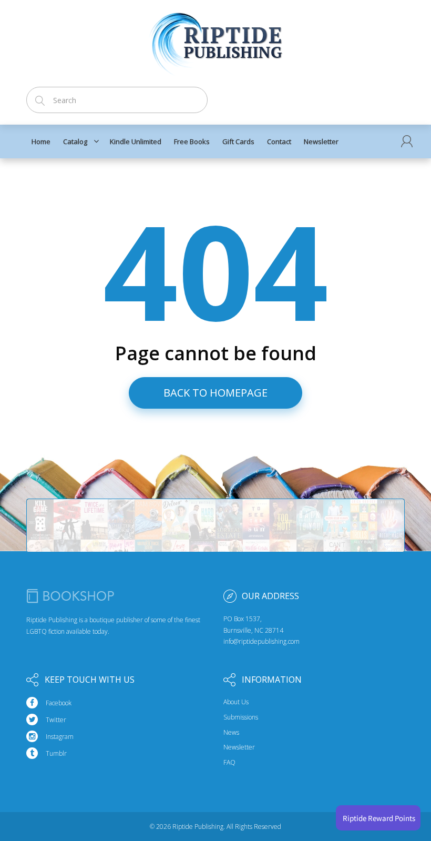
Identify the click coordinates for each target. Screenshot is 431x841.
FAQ (229, 762)
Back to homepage (215, 393)
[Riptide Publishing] (215, 40)
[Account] (407, 141)
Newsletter (239, 747)
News (231, 732)
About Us (236, 702)
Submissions (240, 717)
